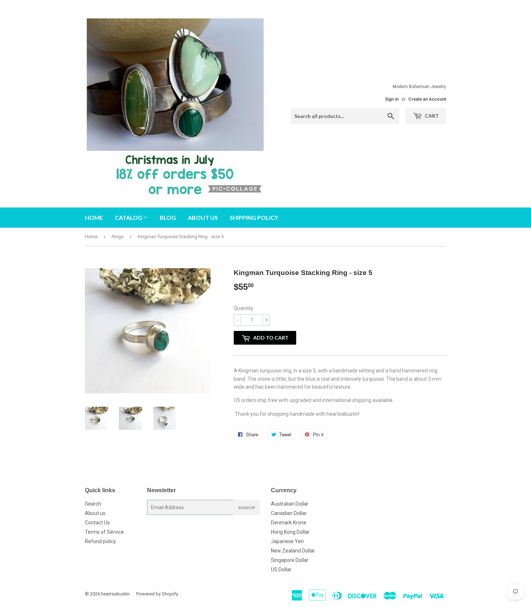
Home (94, 217)
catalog (129, 217)
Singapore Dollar (289, 560)
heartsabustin (115, 594)
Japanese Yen (287, 541)
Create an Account (427, 99)
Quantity (243, 308)
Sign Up (246, 507)
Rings (118, 236)
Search (93, 504)
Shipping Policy (254, 217)
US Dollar (281, 569)
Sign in (391, 99)
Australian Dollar (289, 504)
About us (203, 217)
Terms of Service (104, 532)
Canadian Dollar (289, 513)
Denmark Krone (288, 522)
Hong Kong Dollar (290, 532)
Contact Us (97, 522)
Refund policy (100, 541)
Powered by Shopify (157, 594)
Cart (431, 116)
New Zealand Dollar (293, 551)
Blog (168, 217)
